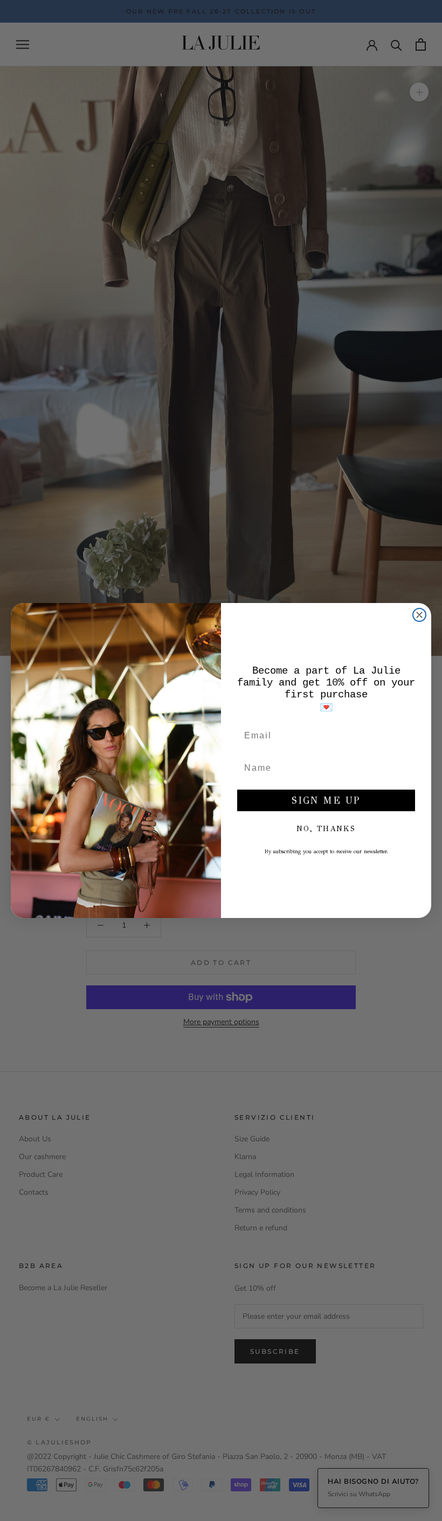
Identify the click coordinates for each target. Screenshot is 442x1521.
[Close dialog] (419, 614)
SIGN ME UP (326, 800)
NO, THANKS (326, 828)
